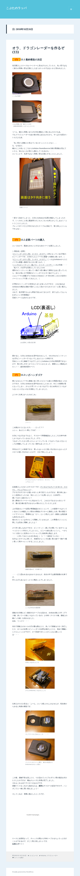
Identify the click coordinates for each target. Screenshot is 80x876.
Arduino (43, 855)
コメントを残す (19, 857)
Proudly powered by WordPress (22, 872)
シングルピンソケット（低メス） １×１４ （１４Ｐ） (33, 265)
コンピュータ (33, 855)
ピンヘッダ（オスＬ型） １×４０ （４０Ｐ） (30, 259)
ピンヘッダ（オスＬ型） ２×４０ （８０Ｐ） (30, 254)
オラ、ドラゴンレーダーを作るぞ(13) (38, 50)
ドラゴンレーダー (52, 855)
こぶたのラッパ (16, 8)
